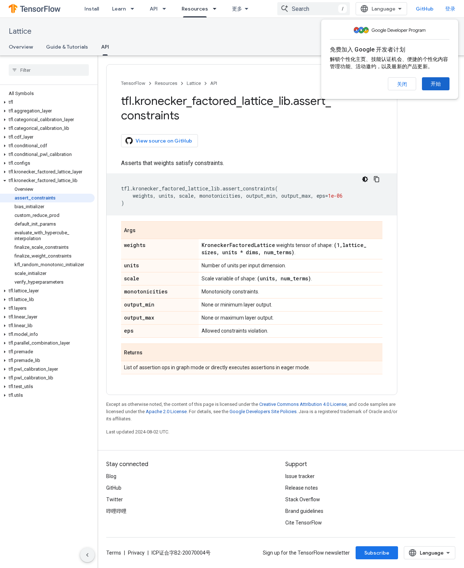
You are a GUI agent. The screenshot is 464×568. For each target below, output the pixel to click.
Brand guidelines (304, 511)
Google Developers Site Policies (263, 411)
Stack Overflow (302, 499)
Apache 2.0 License (166, 411)
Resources (195, 8)
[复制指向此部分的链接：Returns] (149, 353)
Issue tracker (300, 476)
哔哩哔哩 (116, 511)
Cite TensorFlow (303, 523)
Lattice (20, 31)
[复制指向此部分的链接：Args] (143, 230)
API (154, 8)
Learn (119, 8)
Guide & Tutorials (67, 47)
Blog (111, 476)
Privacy (136, 553)
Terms (113, 553)
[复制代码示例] (376, 179)
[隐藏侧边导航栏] (87, 555)
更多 (237, 8)
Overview (21, 47)
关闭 (402, 84)
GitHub (425, 8)
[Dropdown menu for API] (166, 8)
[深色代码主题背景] (365, 179)
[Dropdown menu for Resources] (216, 8)
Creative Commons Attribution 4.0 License (303, 404)
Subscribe (376, 553)
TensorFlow (133, 83)
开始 (436, 84)
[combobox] (313, 8)
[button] (47, 102)
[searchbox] (49, 70)
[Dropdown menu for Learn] (134, 8)
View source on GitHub (164, 140)
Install (91, 8)
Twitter (114, 499)
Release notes (301, 488)
